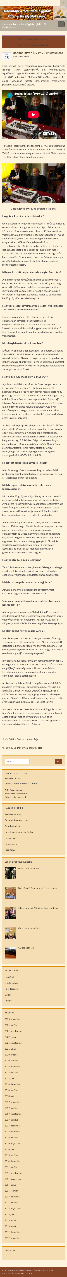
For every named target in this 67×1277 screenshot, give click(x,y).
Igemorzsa (10, 838)
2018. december (12, 1084)
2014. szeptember (13, 1173)
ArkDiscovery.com (13, 814)
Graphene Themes (24, 1273)
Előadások (9, 977)
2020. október (11, 1054)
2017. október (11, 1108)
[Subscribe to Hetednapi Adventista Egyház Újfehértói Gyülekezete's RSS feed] (3, 2)
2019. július (10, 1078)
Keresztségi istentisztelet (35, 39)
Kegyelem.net (11, 844)
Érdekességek (12, 983)
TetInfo (6, 153)
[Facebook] (8, 2)
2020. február (11, 1060)
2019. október (11, 1072)
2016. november (12, 1131)
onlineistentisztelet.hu (16, 793)
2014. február (11, 1190)
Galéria (26, 56)
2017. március (11, 1119)
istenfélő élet (35, 747)
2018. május (10, 1096)
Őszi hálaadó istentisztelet (32, 45)
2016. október (11, 1137)
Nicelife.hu (10, 849)
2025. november (12, 1019)
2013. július (10, 1214)
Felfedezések (11, 988)
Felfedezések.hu (13, 826)
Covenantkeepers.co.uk (16, 820)
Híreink (8, 1000)
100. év (9, 747)
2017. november (12, 1102)
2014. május (10, 1184)
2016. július (10, 1149)
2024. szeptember (13, 1031)
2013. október (11, 1202)
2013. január (11, 1226)
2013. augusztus (13, 1208)
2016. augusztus (13, 1143)
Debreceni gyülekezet (15, 797)
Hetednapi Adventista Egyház (19, 832)
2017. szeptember (13, 1113)
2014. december (12, 1161)
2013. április (10, 1220)
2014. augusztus (13, 1179)
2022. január (11, 1037)
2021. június (10, 1048)
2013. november (12, 1196)
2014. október (11, 1167)
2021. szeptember (13, 1042)
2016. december (12, 1125)
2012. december (12, 1232)
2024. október (11, 1025)
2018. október (11, 1090)
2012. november (12, 1238)
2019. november (12, 1066)
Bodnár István (21, 747)
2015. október (11, 1155)
